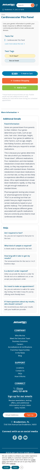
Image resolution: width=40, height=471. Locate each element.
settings (12, 464)
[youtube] (25, 437)
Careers (20, 344)
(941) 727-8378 (19, 10)
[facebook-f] (15, 437)
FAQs (20, 373)
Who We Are (20, 335)
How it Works (20, 376)
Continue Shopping (21, 81)
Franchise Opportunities (20, 350)
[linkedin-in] (20, 437)
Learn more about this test (14, 44)
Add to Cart (21, 88)
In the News (20, 353)
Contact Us (20, 371)
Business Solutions (20, 341)
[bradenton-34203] (8, 5)
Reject (15, 467)
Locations (20, 368)
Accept (6, 467)
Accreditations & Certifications (20, 347)
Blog (20, 356)
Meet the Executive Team (20, 338)
